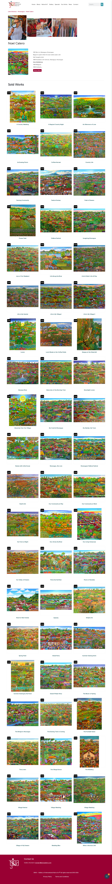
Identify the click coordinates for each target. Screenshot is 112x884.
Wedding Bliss (56, 845)
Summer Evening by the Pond (23, 693)
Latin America (12, 11)
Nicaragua (21, 11)
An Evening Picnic (22, 162)
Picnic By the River (56, 580)
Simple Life (89, 617)
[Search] (102, 4)
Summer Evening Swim (89, 655)
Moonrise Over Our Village (22, 428)
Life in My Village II (89, 314)
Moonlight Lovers (89, 390)
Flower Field (22, 238)
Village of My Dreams (22, 845)
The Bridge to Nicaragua (22, 731)
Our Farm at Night (22, 542)
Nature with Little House (22, 466)
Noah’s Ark (23, 504)
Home (33, 4)
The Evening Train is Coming (56, 731)
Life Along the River (56, 276)
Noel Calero (29, 11)
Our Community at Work (89, 504)
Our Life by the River (56, 542)
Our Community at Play (56, 504)
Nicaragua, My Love (56, 466)
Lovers (23, 352)
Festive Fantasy (56, 200)
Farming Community (22, 200)
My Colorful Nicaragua (56, 428)
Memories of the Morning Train (56, 390)
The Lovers (22, 769)
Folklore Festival (56, 238)
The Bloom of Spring (89, 693)
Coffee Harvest (56, 162)
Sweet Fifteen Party (56, 693)
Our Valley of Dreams (22, 580)
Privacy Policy (47, 876)
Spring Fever (22, 655)
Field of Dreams (89, 200)
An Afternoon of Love (89, 124)
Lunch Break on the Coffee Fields (56, 352)
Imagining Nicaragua (89, 238)
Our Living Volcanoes (89, 542)
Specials (57, 4)
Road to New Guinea (22, 617)
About (38, 4)
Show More (37, 70)
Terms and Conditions (62, 876)
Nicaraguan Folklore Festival (89, 466)
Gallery (51, 4)
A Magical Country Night (56, 124)
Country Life (89, 162)
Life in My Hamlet (22, 314)
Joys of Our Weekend (22, 276)
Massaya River (22, 390)
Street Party (56, 655)
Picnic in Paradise (89, 580)
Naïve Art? (45, 4)
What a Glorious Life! (89, 845)
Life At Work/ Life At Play (89, 276)
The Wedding (89, 769)
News (70, 4)
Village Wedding (56, 807)
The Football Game (89, 731)
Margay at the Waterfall (89, 352)
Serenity (56, 618)
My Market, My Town (89, 428)
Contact (75, 4)
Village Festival (22, 807)
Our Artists (64, 4)
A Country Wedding (23, 124)
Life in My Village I (56, 314)
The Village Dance (56, 769)
